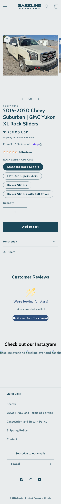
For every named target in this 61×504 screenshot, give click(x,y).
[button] (5, 6)
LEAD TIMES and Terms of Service (30, 412)
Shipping (7, 137)
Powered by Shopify (42, 498)
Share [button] (11, 252)
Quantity (8, 203)
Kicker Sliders (17, 185)
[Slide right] (38, 99)
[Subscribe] (49, 464)
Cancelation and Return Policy (27, 421)
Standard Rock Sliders (23, 166)
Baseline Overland (25, 498)
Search (11, 404)
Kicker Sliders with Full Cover (28, 194)
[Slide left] (22, 99)
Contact (12, 439)
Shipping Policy (17, 430)
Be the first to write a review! (30, 318)
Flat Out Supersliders (22, 176)
